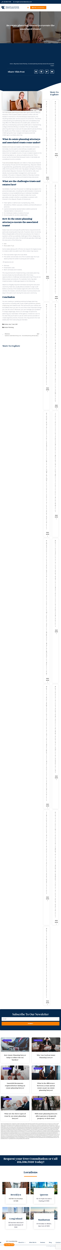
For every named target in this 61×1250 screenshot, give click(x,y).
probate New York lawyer (30, 1129)
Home (11, 63)
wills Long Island (27, 1135)
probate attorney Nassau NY (45, 1126)
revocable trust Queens (46, 1130)
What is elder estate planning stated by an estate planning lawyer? (55, 583)
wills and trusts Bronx (32, 1134)
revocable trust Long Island (18, 1130)
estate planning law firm (12, 8)
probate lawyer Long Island (16, 1128)
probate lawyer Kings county (7, 1128)
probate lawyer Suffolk (4, 1129)
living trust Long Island (39, 1123)
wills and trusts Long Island (46, 1134)
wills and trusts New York (54, 1134)
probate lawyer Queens (31, 1128)
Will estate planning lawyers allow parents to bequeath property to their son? (55, 353)
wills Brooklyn (23, 1135)
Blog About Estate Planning (20, 63)
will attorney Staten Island (36, 1131)
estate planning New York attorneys (51, 1136)
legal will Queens (20, 1123)
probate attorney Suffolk (30, 1127)
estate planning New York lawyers (24, 1137)
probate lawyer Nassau (24, 1128)
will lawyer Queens (18, 1134)
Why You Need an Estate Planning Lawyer (55, 126)
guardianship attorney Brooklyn (34, 1137)
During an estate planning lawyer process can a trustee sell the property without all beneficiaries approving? (46, 608)
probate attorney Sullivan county (40, 1127)
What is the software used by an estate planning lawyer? (46, 963)
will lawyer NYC (12, 1134)
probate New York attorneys (21, 1129)
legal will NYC (15, 1123)
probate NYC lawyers (44, 1129)
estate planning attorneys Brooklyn (12, 1136)
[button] (28, 7)
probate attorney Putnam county (6, 1127)
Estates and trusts (8, 147)
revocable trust (52, 1130)
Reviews (42, 1242)
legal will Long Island (4, 1123)
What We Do (32, 1242)
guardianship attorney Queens (13, 1138)
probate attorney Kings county (36, 1126)
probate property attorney (51, 1129)
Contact (58, 1242)
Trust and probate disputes (10, 163)
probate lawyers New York (39, 1128)
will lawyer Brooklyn (44, 1131)
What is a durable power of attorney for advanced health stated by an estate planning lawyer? (46, 743)
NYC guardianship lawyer (17, 1126)
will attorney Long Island (10, 1131)
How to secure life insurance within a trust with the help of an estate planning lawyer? (55, 865)
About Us (21, 1242)
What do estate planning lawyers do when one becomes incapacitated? (55, 729)
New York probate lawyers (9, 1126)
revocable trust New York (32, 1130)
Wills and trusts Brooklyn (38, 1134)
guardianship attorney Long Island (44, 1137)
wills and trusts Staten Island (17, 1135)
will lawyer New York (6, 1134)
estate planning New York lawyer (14, 1137)
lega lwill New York (10, 1123)
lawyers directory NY (25, 1130)
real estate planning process (14, 112)
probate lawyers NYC (46, 1128)
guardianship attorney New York (54, 1137)
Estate (6, 324)
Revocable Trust (9, 245)
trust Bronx (56, 1130)
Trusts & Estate (12, 7)
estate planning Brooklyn (31, 1136)
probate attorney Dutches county (26, 1126)
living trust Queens (56, 1123)
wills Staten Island (37, 1135)
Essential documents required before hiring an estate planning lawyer (46, 229)
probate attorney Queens (15, 1127)
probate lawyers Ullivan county (12, 1129)
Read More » (47, 179)
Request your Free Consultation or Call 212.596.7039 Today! (30, 1160)
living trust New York (45, 1123)
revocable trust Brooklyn (9, 1130)
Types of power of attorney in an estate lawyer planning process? (46, 853)
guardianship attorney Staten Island (23, 1138)
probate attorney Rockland (23, 1127)
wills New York (32, 1135)
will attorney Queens (29, 1131)
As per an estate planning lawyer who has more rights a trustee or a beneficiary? (55, 462)
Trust (13, 324)
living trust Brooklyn (32, 1123)
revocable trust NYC (39, 1130)
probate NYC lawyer (37, 1129)
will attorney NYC (23, 1131)
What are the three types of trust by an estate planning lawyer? (46, 344)
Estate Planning (9, 327)
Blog (50, 1242)
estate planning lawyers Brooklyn (23, 1136)
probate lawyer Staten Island (54, 1128)
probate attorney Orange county (55, 1126)
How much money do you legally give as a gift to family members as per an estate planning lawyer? (46, 471)
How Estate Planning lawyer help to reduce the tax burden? (46, 137)
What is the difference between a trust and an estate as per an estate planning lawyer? (55, 239)
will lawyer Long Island (50, 1131)
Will (5, 244)
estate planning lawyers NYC (45, 1135)
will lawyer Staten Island (24, 1134)
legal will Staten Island (26, 1123)
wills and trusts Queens (8, 1135)
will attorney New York (17, 1131)
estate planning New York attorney (40, 1136)
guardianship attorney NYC (5, 1138)
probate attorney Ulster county (49, 1127)
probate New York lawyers (53, 1135)
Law (9, 324)
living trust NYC (51, 1123)
